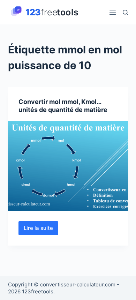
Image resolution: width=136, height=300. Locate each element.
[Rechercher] (125, 12)
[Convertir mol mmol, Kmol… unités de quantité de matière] (68, 166)
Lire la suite (41, 230)
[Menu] (112, 12)
